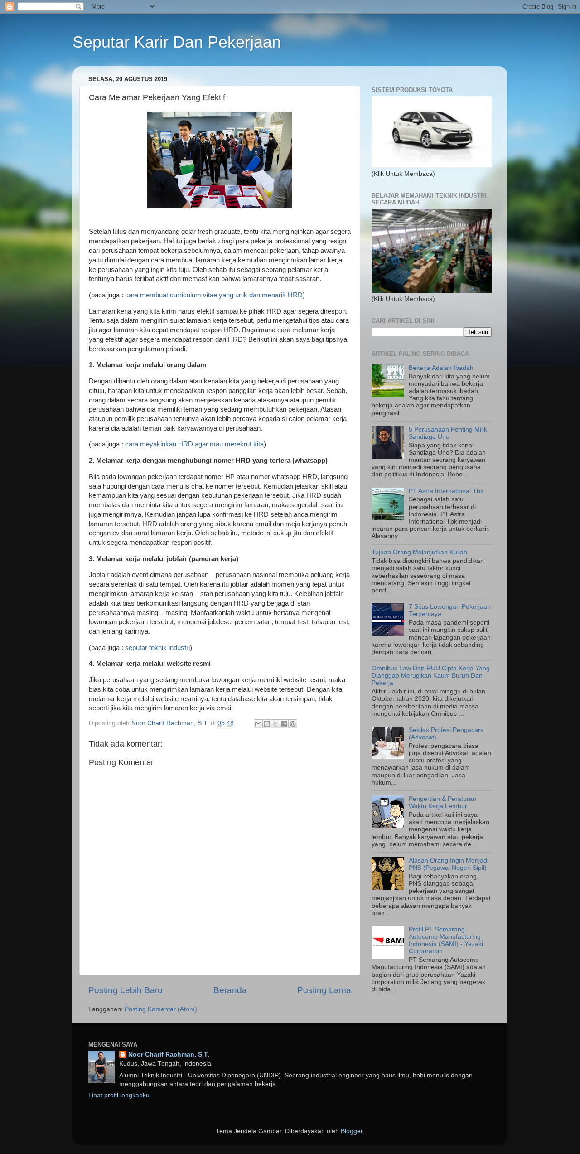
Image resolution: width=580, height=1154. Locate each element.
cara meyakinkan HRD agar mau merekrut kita (194, 444)
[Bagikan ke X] (275, 723)
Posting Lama (324, 990)
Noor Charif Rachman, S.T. (168, 1054)
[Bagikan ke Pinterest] (292, 723)
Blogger (351, 1131)
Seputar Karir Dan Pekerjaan (176, 42)
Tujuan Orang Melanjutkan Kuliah (419, 552)
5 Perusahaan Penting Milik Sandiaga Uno (448, 433)
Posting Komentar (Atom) (161, 1009)
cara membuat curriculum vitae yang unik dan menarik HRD (214, 295)
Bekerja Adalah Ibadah (441, 367)
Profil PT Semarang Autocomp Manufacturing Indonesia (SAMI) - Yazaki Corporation (446, 940)
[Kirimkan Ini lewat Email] (258, 723)
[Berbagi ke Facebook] (284, 723)
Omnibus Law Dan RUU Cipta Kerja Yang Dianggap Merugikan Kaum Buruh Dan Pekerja (431, 675)
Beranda (230, 990)
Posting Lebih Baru (125, 990)
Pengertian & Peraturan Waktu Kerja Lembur (442, 802)
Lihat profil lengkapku (119, 1095)
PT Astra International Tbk (446, 491)
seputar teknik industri (157, 647)
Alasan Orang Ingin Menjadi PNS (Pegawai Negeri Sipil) (448, 864)
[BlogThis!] (266, 723)
